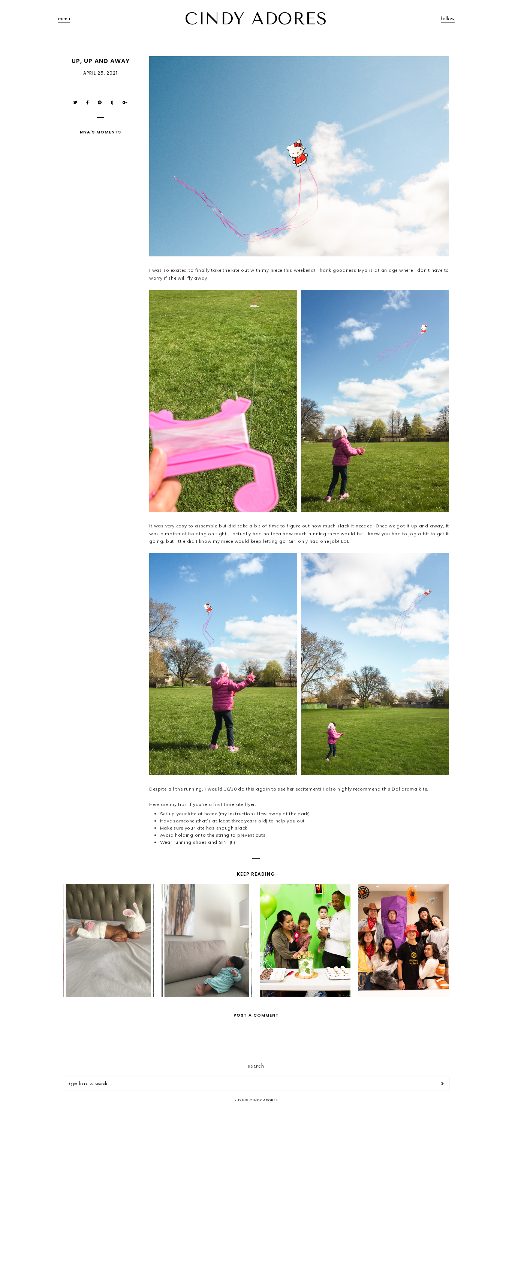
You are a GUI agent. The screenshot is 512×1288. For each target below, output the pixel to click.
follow (448, 18)
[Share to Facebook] (88, 102)
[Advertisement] (256, 1168)
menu (64, 18)
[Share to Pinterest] (100, 102)
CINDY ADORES (256, 18)
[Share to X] (75, 102)
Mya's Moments (100, 132)
